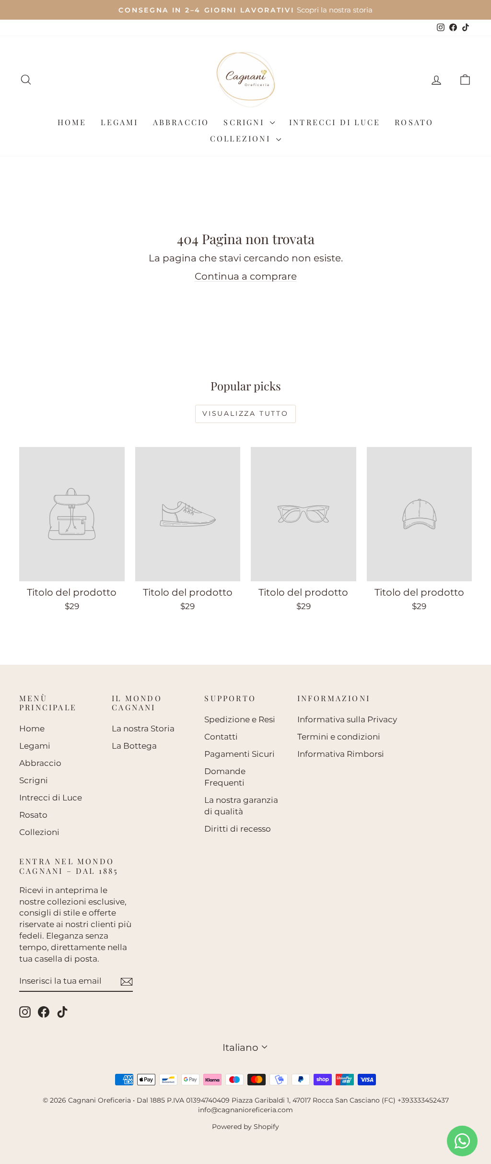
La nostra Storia (143, 728)
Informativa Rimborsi (340, 754)
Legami (119, 122)
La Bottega (134, 746)
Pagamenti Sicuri (239, 754)
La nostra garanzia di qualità (241, 805)
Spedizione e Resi (239, 719)
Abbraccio (181, 122)
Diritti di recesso (237, 829)
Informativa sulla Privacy (347, 719)
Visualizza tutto (245, 413)
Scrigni (245, 122)
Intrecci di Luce (334, 122)
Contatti (221, 736)
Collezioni (242, 138)
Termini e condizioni (338, 736)
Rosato (414, 122)
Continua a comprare (246, 276)
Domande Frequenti (225, 777)
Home (72, 122)
